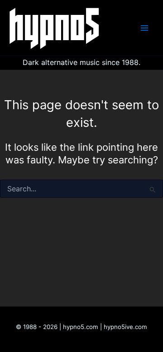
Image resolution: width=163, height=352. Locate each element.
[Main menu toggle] (144, 28)
